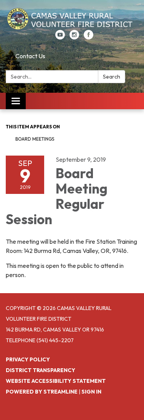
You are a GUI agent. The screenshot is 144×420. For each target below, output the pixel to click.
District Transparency (40, 370)
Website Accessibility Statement (56, 380)
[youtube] (60, 37)
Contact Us (30, 56)
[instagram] (74, 37)
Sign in (91, 391)
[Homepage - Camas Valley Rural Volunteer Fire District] (72, 19)
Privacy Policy (28, 359)
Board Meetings (34, 139)
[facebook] (88, 37)
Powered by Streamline (42, 391)
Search (111, 76)
